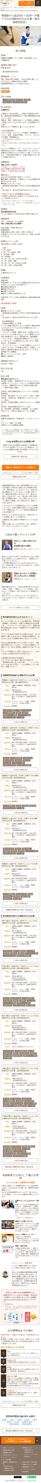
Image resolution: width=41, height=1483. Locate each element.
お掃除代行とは (28, 1450)
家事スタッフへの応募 (30, 1464)
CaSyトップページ (9, 1448)
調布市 (9, 1422)
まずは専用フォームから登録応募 (18, 1440)
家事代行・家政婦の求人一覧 (21, 7)
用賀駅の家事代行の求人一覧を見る (19, 910)
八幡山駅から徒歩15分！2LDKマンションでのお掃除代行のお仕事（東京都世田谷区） (20, 1070)
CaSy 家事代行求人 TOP (6, 7)
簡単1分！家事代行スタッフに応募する (20, 467)
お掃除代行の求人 (9, 1468)
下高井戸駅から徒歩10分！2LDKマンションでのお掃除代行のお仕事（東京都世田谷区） (20, 1117)
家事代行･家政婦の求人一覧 (11, 1463)
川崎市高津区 (14, 1424)
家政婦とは (27, 1456)
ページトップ (37, 1441)
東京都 (30, 7)
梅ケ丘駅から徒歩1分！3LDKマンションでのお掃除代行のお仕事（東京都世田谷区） (20, 922)
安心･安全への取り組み (30, 1462)
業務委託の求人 (8, 1452)
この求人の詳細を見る (20, 722)
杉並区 (27, 1420)
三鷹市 (34, 1420)
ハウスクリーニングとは (31, 1454)
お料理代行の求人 (9, 1470)
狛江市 (16, 1422)
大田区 (11, 1420)
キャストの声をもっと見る (19, 607)
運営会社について (28, 1467)
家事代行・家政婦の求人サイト (7, 0)
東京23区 (36, 7)
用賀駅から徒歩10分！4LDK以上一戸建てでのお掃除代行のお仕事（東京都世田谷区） (20, 729)
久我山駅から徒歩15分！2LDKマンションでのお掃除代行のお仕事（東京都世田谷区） (20, 967)
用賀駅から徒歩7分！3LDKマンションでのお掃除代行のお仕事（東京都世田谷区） (20, 865)
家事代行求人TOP (19, 477)
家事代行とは (27, 1448)
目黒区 (4, 1420)
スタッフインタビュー (10, 1457)
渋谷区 (19, 1420)
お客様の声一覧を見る (19, 456)
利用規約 (26, 1471)
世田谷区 (2, 9)
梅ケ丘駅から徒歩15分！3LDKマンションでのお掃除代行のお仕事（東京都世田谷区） (20, 1017)
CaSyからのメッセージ (10, 1455)
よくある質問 (7, 1459)
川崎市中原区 (27, 1422)
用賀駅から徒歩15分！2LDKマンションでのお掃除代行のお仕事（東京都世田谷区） (20, 681)
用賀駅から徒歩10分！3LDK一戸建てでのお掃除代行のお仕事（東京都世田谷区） (20, 777)
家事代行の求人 (8, 1466)
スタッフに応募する (26, 3)
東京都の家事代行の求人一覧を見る (19, 1431)
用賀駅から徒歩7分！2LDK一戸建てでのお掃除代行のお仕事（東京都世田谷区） (20, 820)
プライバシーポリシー (30, 1469)
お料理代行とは (28, 1452)
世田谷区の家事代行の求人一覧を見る (19, 1167)
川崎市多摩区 (27, 1424)
